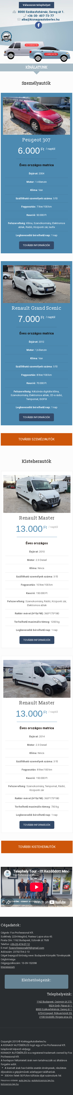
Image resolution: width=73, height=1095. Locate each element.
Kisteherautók (32, 45)
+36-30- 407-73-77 (40, 16)
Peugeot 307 (36, 140)
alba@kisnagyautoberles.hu (41, 19)
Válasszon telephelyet (36, 5)
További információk (36, 245)
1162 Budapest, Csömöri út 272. (54, 1001)
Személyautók (51, 54)
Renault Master (37, 518)
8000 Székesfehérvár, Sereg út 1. (54, 1009)
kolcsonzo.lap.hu (10, 1084)
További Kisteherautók (36, 847)
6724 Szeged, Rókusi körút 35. (55, 1013)
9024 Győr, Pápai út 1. (60, 1005)
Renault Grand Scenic (36, 308)
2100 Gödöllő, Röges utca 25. (55, 1016)
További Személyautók (36, 439)
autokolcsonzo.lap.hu (43, 1080)
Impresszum (8, 967)
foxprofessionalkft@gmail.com (26, 947)
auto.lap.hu (24, 1080)
